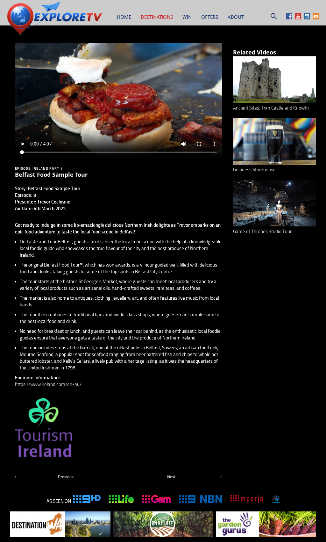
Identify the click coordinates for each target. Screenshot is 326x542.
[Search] (274, 18)
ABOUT (236, 17)
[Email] (316, 18)
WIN (187, 17)
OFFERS (209, 17)
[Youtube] (299, 18)
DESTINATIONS (157, 17)
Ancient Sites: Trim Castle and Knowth (271, 108)
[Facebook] (290, 18)
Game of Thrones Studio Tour (262, 231)
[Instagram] (308, 18)
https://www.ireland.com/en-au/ (48, 384)
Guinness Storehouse (254, 170)
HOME (124, 17)
